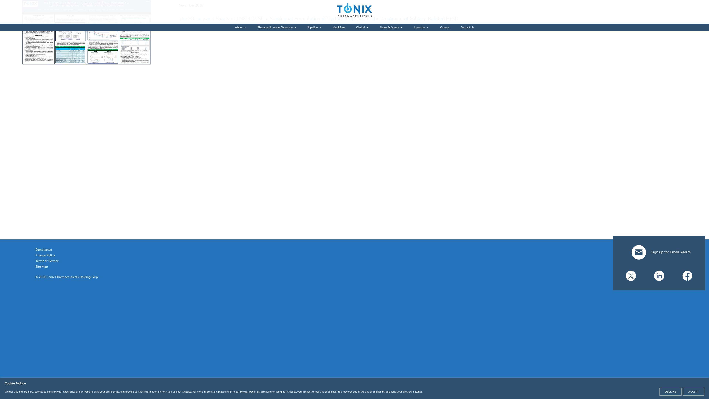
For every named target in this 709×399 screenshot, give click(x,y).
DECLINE (670, 391)
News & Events (389, 27)
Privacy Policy (248, 391)
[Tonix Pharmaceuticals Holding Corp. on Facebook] (687, 276)
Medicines (339, 27)
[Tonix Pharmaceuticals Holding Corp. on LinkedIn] (659, 276)
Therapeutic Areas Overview (275, 27)
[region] (354, 388)
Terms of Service (47, 261)
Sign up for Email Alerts (670, 252)
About (239, 27)
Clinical (360, 27)
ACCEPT (693, 391)
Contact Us (467, 27)
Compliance (43, 250)
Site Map (41, 267)
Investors (419, 27)
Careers (445, 27)
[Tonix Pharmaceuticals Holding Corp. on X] (631, 276)
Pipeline (313, 27)
